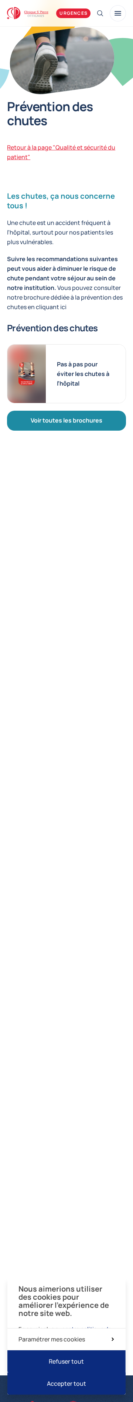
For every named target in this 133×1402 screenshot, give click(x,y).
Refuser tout (66, 1361)
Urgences (73, 13)
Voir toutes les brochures (66, 420)
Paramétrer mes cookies (51, 1339)
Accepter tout (66, 1383)
